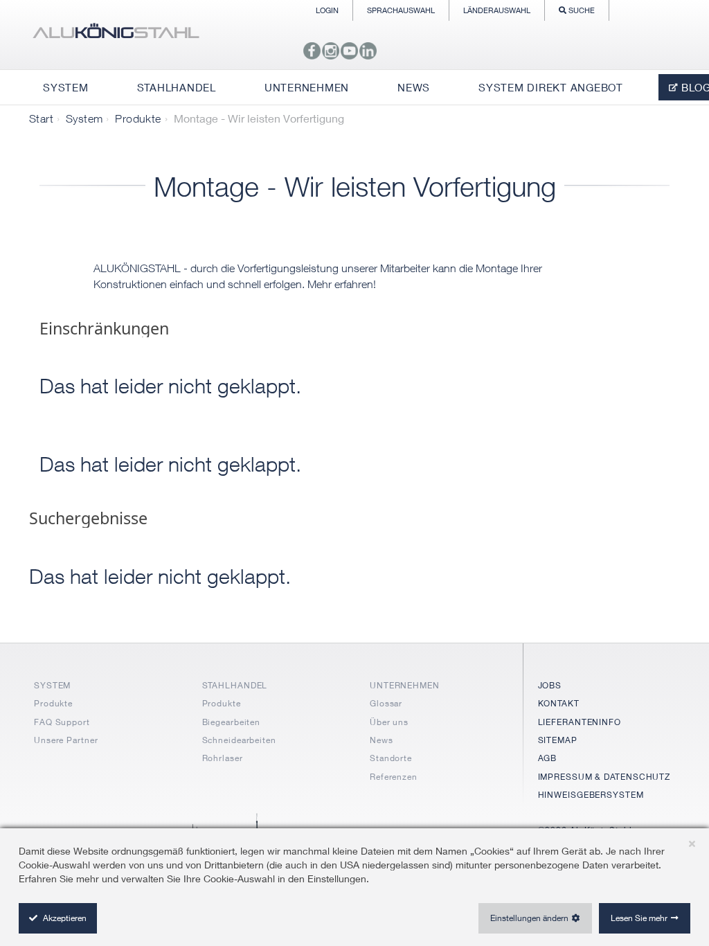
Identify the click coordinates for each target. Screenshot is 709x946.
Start (41, 118)
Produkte (138, 118)
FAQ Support (62, 722)
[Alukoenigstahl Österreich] (115, 34)
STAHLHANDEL (235, 685)
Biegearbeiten (231, 722)
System (84, 118)
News (381, 740)
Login (327, 10)
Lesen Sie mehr (639, 918)
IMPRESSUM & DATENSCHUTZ (604, 776)
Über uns (389, 722)
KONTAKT (559, 703)
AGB (547, 758)
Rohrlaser (222, 758)
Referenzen (394, 776)
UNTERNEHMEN (405, 685)
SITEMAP (557, 740)
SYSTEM (52, 685)
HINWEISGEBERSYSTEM (591, 794)
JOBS (550, 685)
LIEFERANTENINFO (580, 722)
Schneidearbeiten (239, 740)
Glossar (386, 703)
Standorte (391, 758)
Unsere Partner (66, 740)
